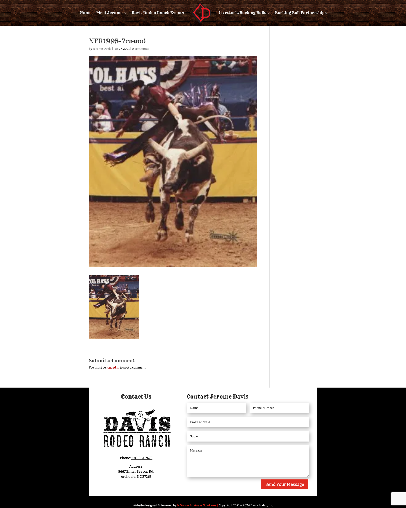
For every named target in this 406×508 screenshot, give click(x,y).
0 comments (140, 49)
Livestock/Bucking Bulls (242, 12)
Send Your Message (284, 484)
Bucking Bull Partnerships (300, 12)
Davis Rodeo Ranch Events (158, 12)
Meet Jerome (109, 12)
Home (86, 12)
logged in (113, 367)
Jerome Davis (102, 49)
